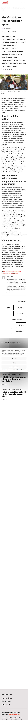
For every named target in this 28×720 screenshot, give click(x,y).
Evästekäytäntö (6, 369)
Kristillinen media (17, 319)
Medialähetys (19, 331)
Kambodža (20, 307)
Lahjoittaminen (6, 701)
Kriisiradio (20, 313)
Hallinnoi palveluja (14, 367)
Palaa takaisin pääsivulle (12, 343)
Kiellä (14, 362)
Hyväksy (14, 358)
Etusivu (3, 8)
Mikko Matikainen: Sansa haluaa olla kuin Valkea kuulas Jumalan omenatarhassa (14, 379)
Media (21, 325)
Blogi (7, 8)
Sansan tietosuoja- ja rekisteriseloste (17, 369)
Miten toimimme (7, 694)
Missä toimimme (7, 698)
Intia (8, 307)
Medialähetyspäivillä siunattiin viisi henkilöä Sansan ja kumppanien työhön (14, 394)
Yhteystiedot (6, 704)
